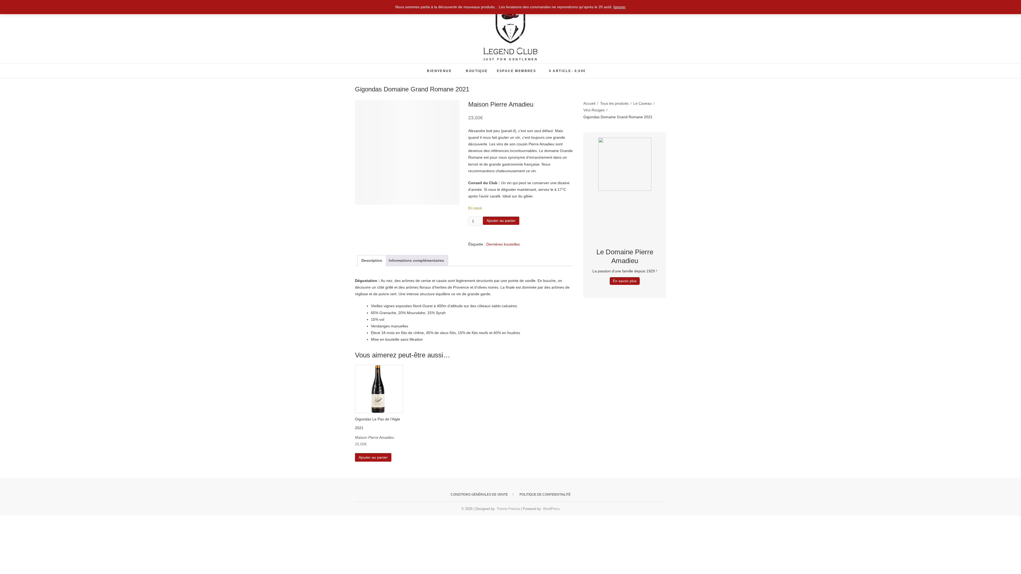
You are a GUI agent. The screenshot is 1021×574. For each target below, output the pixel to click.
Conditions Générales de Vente (479, 494)
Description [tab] (371, 260)
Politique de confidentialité (545, 494)
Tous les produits (614, 103)
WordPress (551, 509)
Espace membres (516, 71)
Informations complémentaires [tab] (416, 260)
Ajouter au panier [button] (373, 457)
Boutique (477, 71)
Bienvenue (439, 71)
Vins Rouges (594, 110)
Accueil (589, 103)
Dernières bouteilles (503, 244)
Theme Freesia (508, 509)
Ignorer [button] (619, 7)
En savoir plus (625, 281)
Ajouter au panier (501, 220)
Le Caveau (642, 103)
